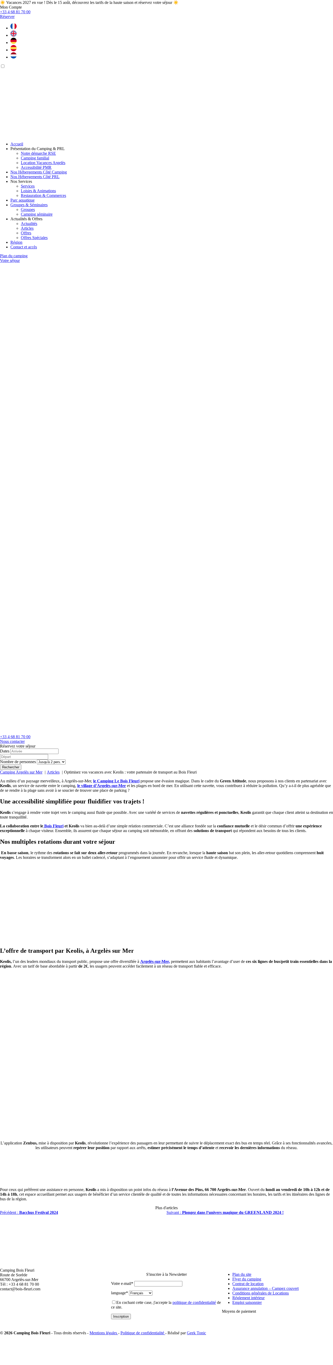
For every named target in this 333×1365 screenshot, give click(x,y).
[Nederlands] (13, 57)
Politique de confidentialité (142, 1333)
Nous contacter (12, 741)
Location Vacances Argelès (43, 162)
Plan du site (241, 1274)
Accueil (16, 144)
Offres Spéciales (34, 237)
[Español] (13, 50)
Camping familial (35, 158)
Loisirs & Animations (38, 191)
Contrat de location (248, 1284)
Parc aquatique (22, 200)
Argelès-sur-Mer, (155, 961)
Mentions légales (103, 1333)
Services (28, 186)
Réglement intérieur (248, 1298)
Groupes (28, 209)
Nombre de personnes (18, 761)
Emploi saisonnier (247, 1302)
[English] (13, 35)
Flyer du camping (246, 1279)
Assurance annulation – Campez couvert (265, 1288)
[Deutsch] (13, 42)
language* (119, 1293)
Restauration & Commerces (43, 195)
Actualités (29, 223)
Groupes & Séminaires (29, 205)
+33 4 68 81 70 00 (15, 737)
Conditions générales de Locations (260, 1293)
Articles (27, 228)
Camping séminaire (37, 214)
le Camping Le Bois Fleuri (116, 781)
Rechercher (10, 767)
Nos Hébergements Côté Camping (38, 172)
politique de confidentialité (194, 1302)
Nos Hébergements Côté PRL (35, 177)
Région (16, 242)
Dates (4, 751)
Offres (26, 233)
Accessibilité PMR (36, 167)
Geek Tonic (196, 1333)
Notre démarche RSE (38, 153)
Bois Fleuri (53, 826)
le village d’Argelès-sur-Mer (101, 785)
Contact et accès (23, 247)
